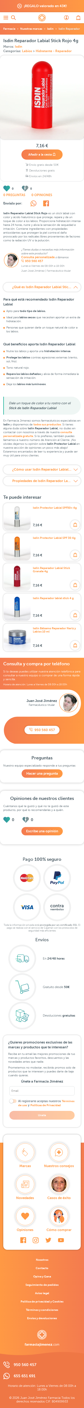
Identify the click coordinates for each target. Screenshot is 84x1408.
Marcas (25, 1166)
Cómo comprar (59, 1230)
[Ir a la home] (42, 1338)
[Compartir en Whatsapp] (33, 204)
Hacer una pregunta (42, 773)
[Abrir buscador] (13, 17)
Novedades (25, 1198)
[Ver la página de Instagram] (36, 1240)
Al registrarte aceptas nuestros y (46, 1103)
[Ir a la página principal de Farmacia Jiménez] (42, 18)
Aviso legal (42, 1293)
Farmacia (9, 28)
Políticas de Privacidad (45, 1105)
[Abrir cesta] (78, 17)
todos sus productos (47, 424)
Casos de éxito (59, 1198)
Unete (42, 1115)
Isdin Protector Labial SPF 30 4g (54, 537)
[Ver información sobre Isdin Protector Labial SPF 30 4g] (17, 547)
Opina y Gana (42, 1276)
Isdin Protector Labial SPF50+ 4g (55, 507)
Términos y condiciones (42, 1309)
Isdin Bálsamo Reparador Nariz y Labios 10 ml (54, 630)
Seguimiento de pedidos (42, 1284)
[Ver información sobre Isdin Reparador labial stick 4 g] (17, 607)
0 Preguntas (14, 195)
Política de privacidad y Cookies (42, 1301)
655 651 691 (24, 1376)
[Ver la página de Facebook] (23, 1240)
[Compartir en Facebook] (46, 204)
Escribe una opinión (42, 831)
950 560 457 (34, 261)
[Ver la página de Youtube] (61, 1240)
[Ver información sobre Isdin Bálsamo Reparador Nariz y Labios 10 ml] (17, 637)
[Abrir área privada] (66, 17)
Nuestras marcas (31, 28)
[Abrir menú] (5, 17)
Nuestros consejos (59, 1166)
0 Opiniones (41, 195)
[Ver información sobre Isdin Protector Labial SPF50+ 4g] (17, 516)
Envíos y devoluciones (42, 1318)
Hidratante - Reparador (54, 51)
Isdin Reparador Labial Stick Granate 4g (51, 569)
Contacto (42, 1268)
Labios (27, 51)
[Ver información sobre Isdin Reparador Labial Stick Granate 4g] (17, 577)
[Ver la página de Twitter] (48, 1240)
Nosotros (42, 1259)
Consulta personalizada (38, 257)
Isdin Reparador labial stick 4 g (53, 598)
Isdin (50, 28)
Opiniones (25, 1230)
